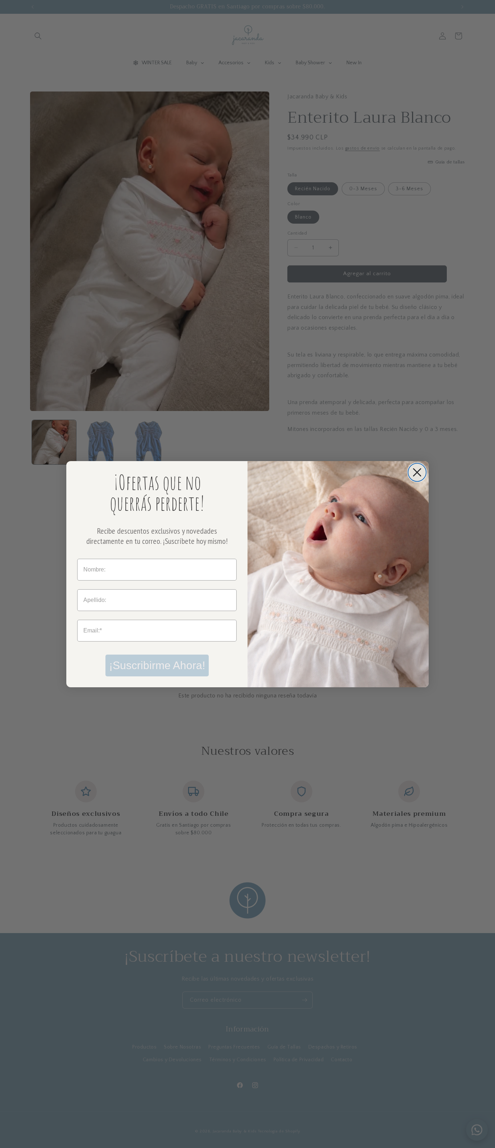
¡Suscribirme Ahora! (157, 665)
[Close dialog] (417, 472)
